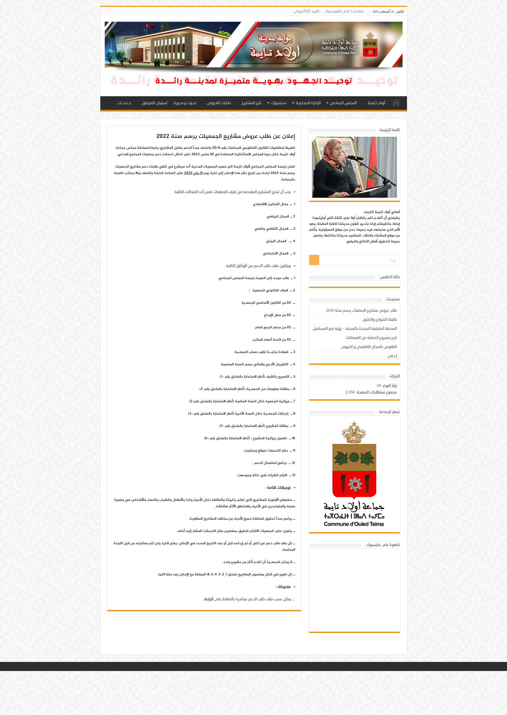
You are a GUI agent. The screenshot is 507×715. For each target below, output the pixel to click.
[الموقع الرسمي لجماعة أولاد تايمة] (254, 57)
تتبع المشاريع (251, 103)
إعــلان (392, 356)
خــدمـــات (124, 103)
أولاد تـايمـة (376, 103)
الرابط (209, 599)
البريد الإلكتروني (306, 11)
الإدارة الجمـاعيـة (308, 103)
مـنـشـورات (278, 103)
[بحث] (314, 260)
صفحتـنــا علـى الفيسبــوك (344, 11)
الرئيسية (396, 102)
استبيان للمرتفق (154, 103)
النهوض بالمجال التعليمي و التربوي (369, 346)
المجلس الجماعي (343, 103)
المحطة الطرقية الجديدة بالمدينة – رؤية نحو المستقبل (355, 328)
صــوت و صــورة (185, 103)
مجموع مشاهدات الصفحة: (376, 392)
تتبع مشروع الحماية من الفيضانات (371, 337)
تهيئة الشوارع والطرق (380, 319)
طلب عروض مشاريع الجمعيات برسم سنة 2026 (361, 310)
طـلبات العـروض (219, 103)
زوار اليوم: (389, 385)
